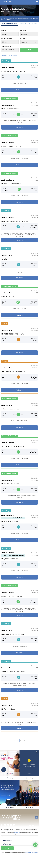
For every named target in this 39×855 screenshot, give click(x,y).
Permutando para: (6, 46)
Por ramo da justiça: (6, 38)
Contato (31, 825)
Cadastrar (23, 23)
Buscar (29, 49)
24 (24, 740)
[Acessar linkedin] (14, 825)
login (7, 831)
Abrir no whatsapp (35, 844)
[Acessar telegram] (11, 825)
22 (17, 740)
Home (2, 11)
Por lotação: (23, 38)
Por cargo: (23, 30)
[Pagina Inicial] (6, 2)
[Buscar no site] (36, 817)
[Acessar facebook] (2, 825)
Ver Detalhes (19, 90)
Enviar (7, 848)
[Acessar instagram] (5, 825)
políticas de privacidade (31, 852)
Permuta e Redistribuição (9, 23)
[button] (37, 2)
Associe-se (17, 832)
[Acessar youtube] (8, 825)
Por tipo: (3, 30)
